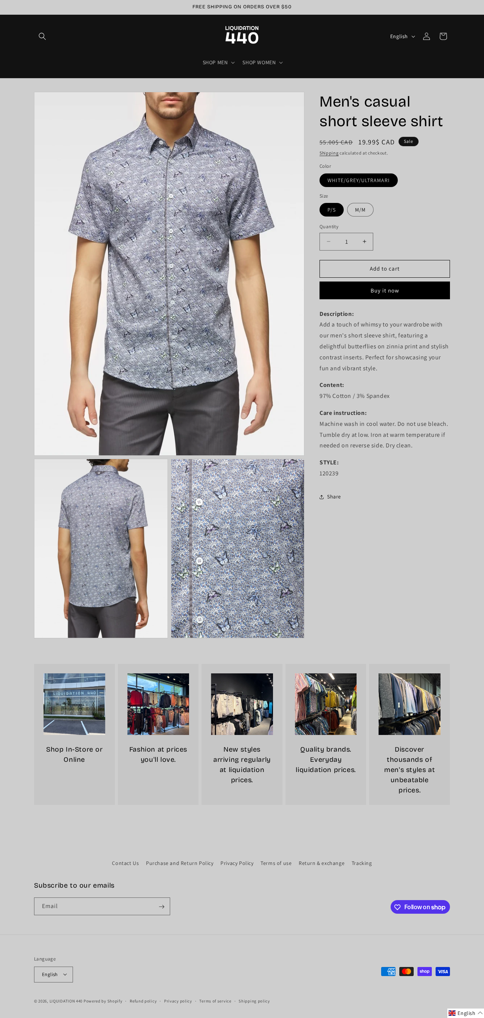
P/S (331, 209)
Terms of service (215, 1000)
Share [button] (334, 496)
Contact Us (125, 863)
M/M (360, 209)
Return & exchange (321, 863)
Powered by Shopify (103, 1000)
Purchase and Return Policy (180, 863)
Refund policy (143, 1000)
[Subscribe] (161, 907)
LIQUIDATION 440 (66, 1000)
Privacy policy (178, 1000)
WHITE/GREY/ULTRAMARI (358, 180)
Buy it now (385, 290)
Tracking (362, 863)
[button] (42, 36)
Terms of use (276, 863)
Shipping (329, 153)
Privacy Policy (236, 863)
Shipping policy (254, 1000)
